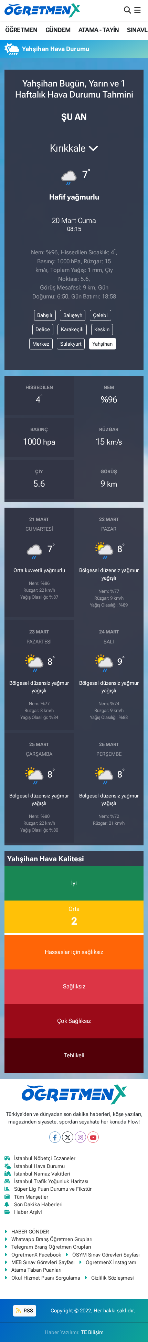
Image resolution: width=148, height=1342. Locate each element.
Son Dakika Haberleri (38, 1204)
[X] (67, 1137)
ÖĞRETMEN (21, 29)
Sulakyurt (71, 344)
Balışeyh (72, 315)
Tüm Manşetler (31, 1197)
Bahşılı (44, 315)
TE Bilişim (92, 1332)
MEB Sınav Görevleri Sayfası (43, 1262)
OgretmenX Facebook (36, 1255)
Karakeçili (72, 329)
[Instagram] (80, 1137)
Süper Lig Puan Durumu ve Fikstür (53, 1189)
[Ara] (127, 10)
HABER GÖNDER (30, 1232)
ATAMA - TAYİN (98, 29)
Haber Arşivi (28, 1212)
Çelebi (100, 315)
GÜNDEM (57, 29)
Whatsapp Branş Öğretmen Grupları (52, 1239)
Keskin (101, 329)
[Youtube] (93, 1137)
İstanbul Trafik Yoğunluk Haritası (51, 1181)
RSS (27, 1311)
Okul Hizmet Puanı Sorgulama (45, 1278)
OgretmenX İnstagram (111, 1262)
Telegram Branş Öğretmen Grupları (51, 1247)
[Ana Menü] (137, 10)
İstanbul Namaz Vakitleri (42, 1174)
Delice (42, 329)
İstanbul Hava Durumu (39, 1166)
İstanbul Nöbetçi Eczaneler (44, 1158)
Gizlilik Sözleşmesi (112, 1278)
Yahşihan (102, 344)
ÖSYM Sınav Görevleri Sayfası (106, 1255)
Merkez (40, 344)
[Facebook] (55, 1137)
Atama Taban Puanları (36, 1270)
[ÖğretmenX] (42, 10)
